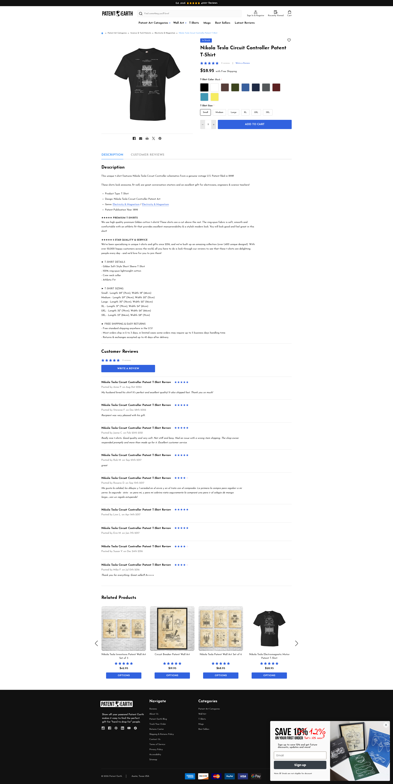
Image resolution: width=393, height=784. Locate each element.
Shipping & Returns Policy (161, 734)
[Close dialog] (386, 725)
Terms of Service (157, 744)
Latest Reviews (245, 23)
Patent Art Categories (153, 23)
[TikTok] (135, 728)
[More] (170, 23)
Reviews (153, 709)
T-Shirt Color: (211, 80)
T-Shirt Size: (207, 106)
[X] (153, 138)
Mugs (207, 23)
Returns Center (156, 729)
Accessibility (155, 754)
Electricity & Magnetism (126, 204)
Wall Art (178, 23)
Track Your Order (157, 724)
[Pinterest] (160, 138)
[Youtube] (129, 728)
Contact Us (154, 739)
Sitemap (153, 759)
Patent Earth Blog (158, 719)
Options (124, 675)
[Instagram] (103, 728)
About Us (153, 714)
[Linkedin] (122, 728)
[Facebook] (134, 138)
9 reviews (225, 63)
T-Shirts (194, 23)
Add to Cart (255, 124)
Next (297, 643)
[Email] (140, 138)
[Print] (147, 138)
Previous (96, 643)
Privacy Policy (156, 749)
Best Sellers (222, 23)
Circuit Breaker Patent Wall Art (172, 654)
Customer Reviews (147, 154)
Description (112, 154)
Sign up (300, 765)
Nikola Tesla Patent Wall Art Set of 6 (221, 654)
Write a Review (242, 63)
